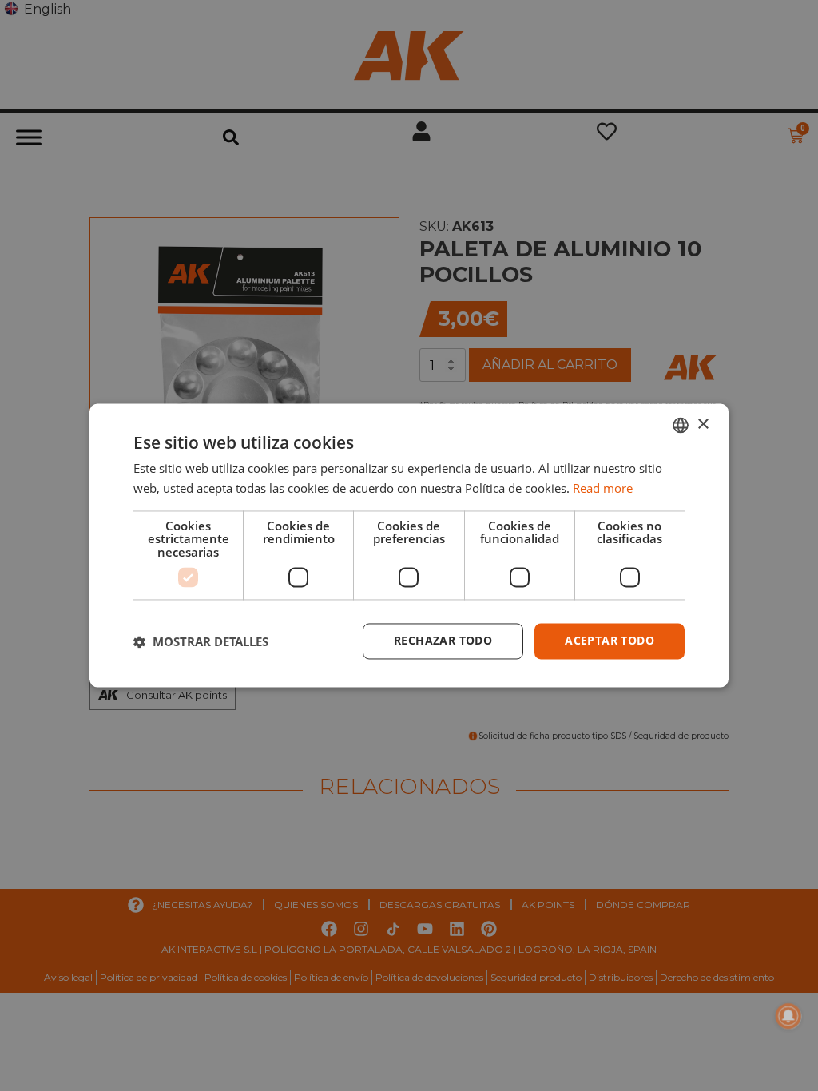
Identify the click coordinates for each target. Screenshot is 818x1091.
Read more (603, 489)
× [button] (703, 424)
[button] (200, 641)
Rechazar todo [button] (443, 641)
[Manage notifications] (788, 1016)
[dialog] (409, 545)
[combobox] (681, 425)
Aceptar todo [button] (609, 641)
